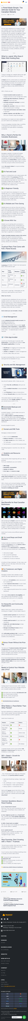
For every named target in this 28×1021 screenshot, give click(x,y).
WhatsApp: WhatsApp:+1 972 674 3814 (12, 927)
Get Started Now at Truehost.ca (11, 700)
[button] (9, 2)
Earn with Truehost (5, 961)
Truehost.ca (18, 84)
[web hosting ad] (14, 879)
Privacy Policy (4, 982)
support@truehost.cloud (9, 930)
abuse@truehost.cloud (9, 986)
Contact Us (3, 975)
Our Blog (3, 972)
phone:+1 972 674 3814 (8, 925)
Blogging (24, 891)
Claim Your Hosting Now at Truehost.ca (13, 867)
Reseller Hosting (5, 963)
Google (9, 790)
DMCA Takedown (5, 984)
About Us (3, 970)
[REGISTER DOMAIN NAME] (14, 22)
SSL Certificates (5, 949)
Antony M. (4, 14)
